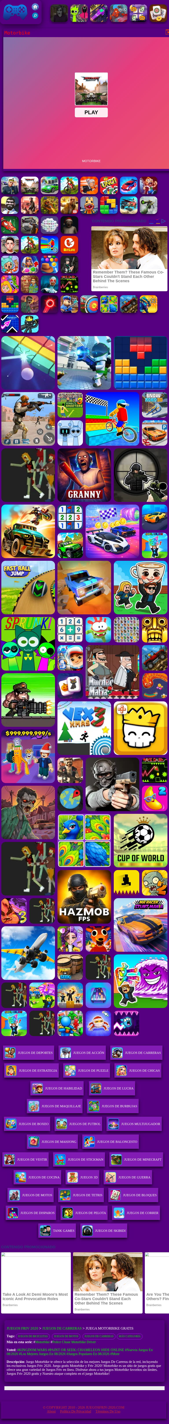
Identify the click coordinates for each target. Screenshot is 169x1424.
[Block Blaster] (109, 213)
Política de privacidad (75, 1411)
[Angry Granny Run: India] (89, 193)
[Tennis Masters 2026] (69, 272)
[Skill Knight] (10, 232)
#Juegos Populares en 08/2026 (87, 1354)
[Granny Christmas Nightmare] (69, 232)
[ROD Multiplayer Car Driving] (30, 213)
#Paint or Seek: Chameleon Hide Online (86, 1350)
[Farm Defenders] (49, 213)
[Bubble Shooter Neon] (49, 311)
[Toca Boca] (10, 272)
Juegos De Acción (88, 1053)
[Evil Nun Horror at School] (49, 292)
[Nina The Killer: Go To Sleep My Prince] (59, 21)
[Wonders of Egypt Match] (30, 272)
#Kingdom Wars (32, 1350)
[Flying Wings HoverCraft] (99, 21)
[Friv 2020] (35, 9)
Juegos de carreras (99, 1336)
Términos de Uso (108, 1411)
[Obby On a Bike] (49, 252)
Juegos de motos (66, 1336)
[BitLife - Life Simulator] (69, 252)
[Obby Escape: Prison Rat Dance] (69, 311)
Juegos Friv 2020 (22, 1328)
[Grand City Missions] (49, 193)
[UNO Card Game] (109, 193)
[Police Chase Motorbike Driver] (10, 193)
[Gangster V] (69, 213)
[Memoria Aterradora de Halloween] (138, 21)
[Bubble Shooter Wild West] (49, 272)
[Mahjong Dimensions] (49, 232)
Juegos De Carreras (143, 1053)
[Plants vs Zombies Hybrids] (30, 232)
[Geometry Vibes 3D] (10, 331)
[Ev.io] (118, 21)
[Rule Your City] (10, 213)
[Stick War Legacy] (30, 331)
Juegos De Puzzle (93, 1070)
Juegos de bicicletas (33, 1336)
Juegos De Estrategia (38, 1070)
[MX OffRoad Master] (69, 193)
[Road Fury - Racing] (129, 213)
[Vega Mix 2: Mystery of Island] (30, 292)
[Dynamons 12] (148, 311)
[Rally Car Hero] (129, 193)
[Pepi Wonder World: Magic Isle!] (10, 292)
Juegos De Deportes (35, 1053)
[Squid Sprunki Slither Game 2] (79, 21)
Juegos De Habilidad (63, 1088)
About (51, 1411)
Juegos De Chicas (144, 1070)
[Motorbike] (30, 193)
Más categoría (130, 1336)
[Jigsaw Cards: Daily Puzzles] (109, 311)
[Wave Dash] (69, 292)
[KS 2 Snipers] (148, 213)
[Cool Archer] (89, 311)
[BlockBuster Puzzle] (10, 311)
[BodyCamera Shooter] (129, 311)
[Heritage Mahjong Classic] (158, 21)
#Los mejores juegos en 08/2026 (42, 1354)
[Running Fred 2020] (148, 193)
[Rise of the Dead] (30, 311)
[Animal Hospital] (89, 213)
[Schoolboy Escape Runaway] (10, 252)
